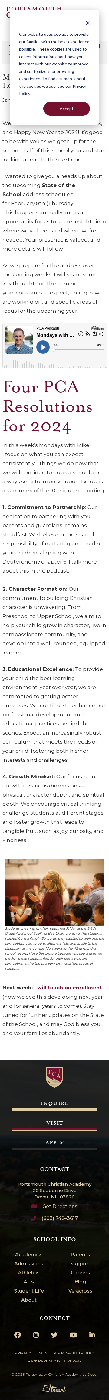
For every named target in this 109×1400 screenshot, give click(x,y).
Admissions (28, 1264)
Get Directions (60, 1206)
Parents (80, 1254)
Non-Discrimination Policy (66, 1353)
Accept (67, 108)
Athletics (29, 1273)
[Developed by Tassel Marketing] (54, 1389)
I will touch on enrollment (68, 988)
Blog (80, 1282)
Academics (29, 1254)
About (29, 1300)
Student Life (29, 1291)
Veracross (80, 1291)
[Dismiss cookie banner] (88, 23)
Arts (29, 1282)
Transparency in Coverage (54, 1361)
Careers (80, 1273)
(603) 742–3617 (59, 1218)
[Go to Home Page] (54, 1077)
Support (80, 1264)
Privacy (23, 1353)
